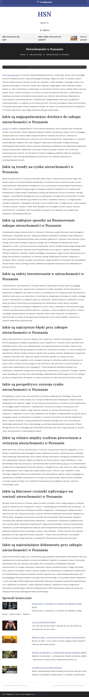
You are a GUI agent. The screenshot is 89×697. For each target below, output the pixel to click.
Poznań (5, 129)
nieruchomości (13, 75)
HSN (44, 14)
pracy (17, 296)
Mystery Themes (41, 694)
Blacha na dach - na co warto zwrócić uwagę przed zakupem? (58, 637)
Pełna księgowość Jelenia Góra (16, 685)
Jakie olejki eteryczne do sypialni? (47, 38)
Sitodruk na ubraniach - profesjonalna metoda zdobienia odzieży (59, 653)
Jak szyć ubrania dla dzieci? (44, 622)
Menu (46, 30)
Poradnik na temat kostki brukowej (47, 668)
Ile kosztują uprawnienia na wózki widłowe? (68, 685)
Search (43, 23)
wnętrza (65, 464)
